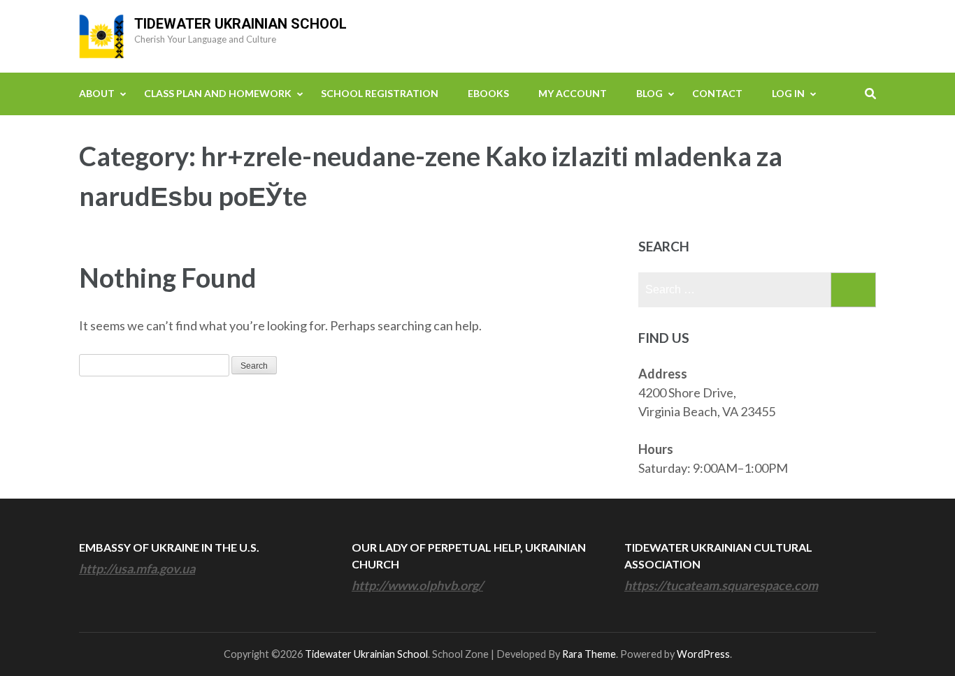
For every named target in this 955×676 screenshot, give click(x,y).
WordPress (703, 654)
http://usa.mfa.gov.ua (137, 568)
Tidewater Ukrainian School (240, 23)
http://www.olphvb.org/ (417, 585)
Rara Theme (589, 654)
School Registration (379, 93)
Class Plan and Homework (218, 93)
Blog (649, 93)
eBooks (488, 93)
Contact (717, 93)
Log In (788, 93)
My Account (572, 93)
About (97, 93)
